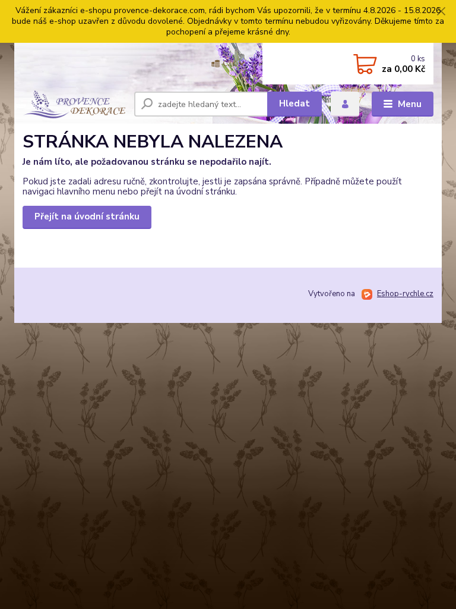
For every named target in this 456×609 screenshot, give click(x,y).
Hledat (294, 103)
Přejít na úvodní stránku (87, 216)
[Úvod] (74, 104)
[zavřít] (441, 11)
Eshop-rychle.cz (405, 293)
